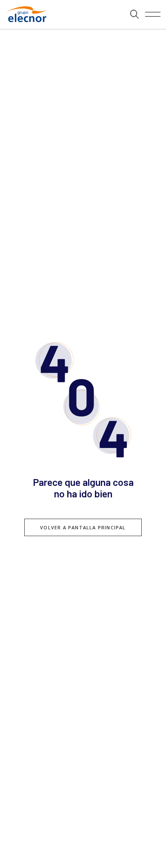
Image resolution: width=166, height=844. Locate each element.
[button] (135, 14)
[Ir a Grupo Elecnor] (25, 23)
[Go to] (83, 14)
